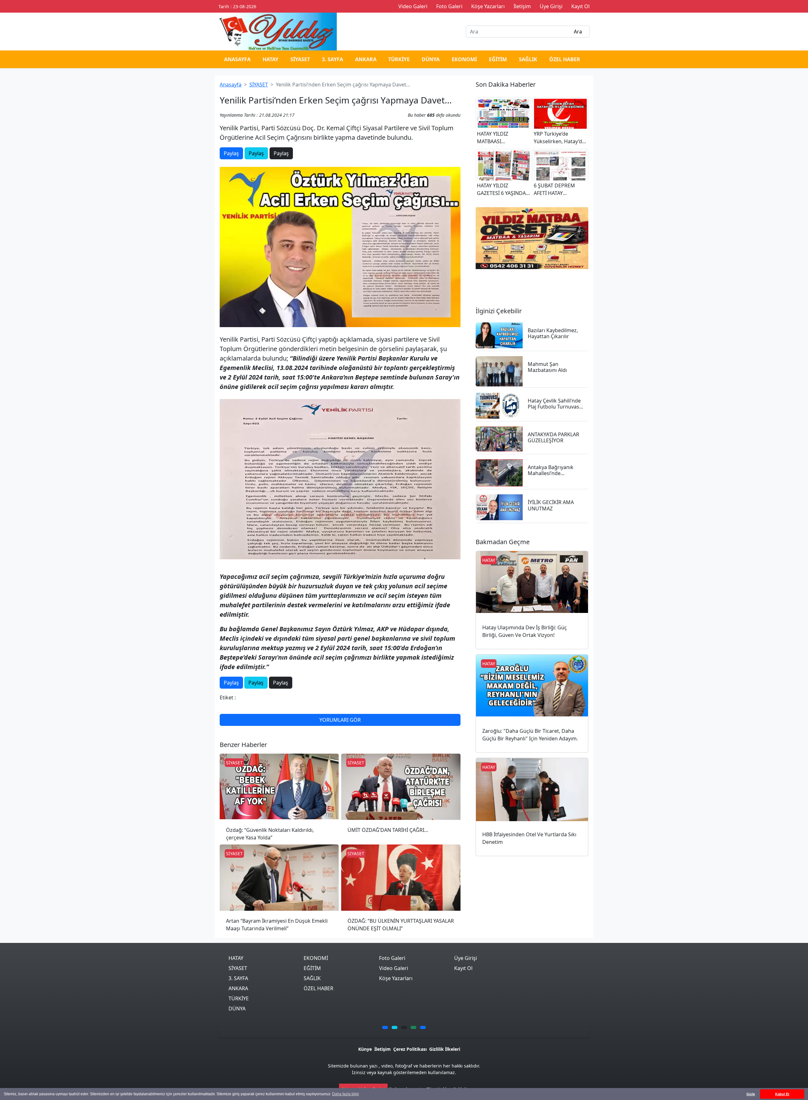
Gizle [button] (750, 1094)
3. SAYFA (332, 59)
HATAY (270, 59)
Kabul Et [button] (782, 1094)
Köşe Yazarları (396, 978)
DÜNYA (431, 59)
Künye (365, 1049)
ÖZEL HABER (564, 59)
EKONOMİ (464, 59)
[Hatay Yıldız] (532, 238)
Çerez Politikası (410, 1049)
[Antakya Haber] (277, 30)
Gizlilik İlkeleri (444, 1049)
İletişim (382, 1049)
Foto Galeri (392, 958)
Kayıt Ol (463, 968)
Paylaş (231, 153)
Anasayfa (230, 84)
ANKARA (366, 59)
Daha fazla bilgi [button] (345, 1094)
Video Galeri (393, 968)
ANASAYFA (237, 59)
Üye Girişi (465, 958)
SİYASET (300, 59)
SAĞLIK (528, 59)
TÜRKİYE (399, 59)
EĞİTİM (498, 59)
